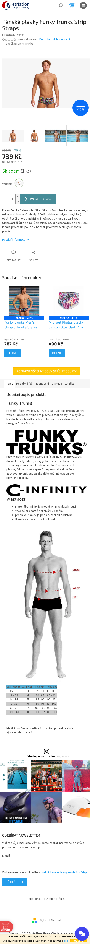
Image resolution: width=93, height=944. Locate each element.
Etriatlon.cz (35, 899)
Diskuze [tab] (57, 384)
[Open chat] (82, 934)
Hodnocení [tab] (42, 384)
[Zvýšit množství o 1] (17, 196)
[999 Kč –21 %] (24, 301)
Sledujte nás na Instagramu (48, 756)
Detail (12, 353)
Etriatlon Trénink (55, 899)
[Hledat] (60, 5)
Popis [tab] (9, 384)
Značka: (20, 44)
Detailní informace (14, 240)
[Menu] (83, 5)
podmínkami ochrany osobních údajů (64, 872)
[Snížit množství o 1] (17, 201)
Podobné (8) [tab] (24, 384)
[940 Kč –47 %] (69, 301)
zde (66, 941)
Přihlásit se (15, 882)
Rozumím (79, 940)
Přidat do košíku (41, 199)
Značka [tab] (69, 384)
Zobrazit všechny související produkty (47, 371)
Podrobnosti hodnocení (54, 39)
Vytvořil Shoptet (50, 920)
